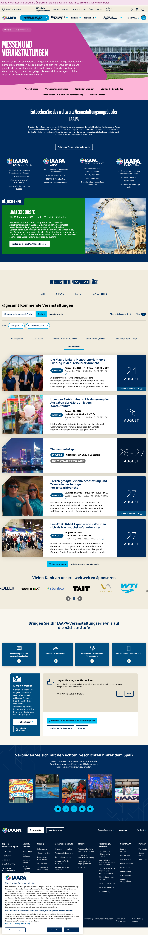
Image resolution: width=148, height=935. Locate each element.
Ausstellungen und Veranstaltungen (33, 18)
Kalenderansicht (55, 314)
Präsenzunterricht (43, 853)
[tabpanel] (74, 435)
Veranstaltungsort (38, 326)
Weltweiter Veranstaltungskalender (74, 147)
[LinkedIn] (65, 808)
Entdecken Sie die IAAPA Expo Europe (29, 244)
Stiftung (99, 9)
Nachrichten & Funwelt (58, 18)
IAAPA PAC (82, 868)
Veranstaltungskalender (56, 89)
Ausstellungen (31, 89)
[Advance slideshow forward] (79, 598)
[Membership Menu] (143, 9)
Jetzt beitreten (24, 722)
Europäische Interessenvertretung (86, 856)
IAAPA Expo (6, 852)
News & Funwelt (26, 845)
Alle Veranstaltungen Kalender (85, 564)
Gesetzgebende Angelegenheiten (84, 862)
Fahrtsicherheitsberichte (64, 853)
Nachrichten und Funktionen (27, 854)
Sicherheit (89, 18)
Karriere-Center (108, 9)
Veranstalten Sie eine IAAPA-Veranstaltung (63, 94)
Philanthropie (125, 867)
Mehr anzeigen (59, 564)
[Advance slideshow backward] (68, 598)
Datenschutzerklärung (84, 919)
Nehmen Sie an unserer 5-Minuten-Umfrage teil (73, 720)
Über (91, 9)
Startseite (8, 30)
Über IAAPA (125, 844)
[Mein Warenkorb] (137, 9)
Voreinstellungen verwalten (138, 920)
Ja (119, 693)
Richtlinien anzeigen (84, 89)
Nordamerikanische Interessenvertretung (86, 850)
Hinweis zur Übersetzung (121, 920)
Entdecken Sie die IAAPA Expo (55, 183)
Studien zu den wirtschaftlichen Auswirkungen (105, 854)
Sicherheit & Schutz (64, 844)
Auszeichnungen (79, 9)
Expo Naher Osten (9, 864)
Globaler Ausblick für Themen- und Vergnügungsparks (107, 871)
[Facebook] (57, 808)
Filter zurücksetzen (118, 314)
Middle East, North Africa (126, 339)
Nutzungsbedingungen (104, 919)
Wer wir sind (125, 855)
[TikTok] (82, 808)
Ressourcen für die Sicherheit (62, 862)
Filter (138, 314)
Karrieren (123, 830)
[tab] (43, 294)
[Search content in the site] (143, 17)
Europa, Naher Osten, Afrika (65, 339)
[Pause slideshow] (74, 598)
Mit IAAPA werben (26, 861)
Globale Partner (141, 854)
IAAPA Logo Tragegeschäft (125, 880)
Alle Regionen (17, 339)
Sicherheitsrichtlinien (63, 857)
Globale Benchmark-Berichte (106, 878)
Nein (129, 693)
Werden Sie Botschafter (112, 89)
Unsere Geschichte (124, 850)
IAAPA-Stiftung (125, 871)
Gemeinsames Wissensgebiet (42, 858)
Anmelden (37, 830)
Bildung (74, 18)
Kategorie (16, 326)
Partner (56, 9)
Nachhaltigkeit (125, 875)
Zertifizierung (42, 863)
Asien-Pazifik (37, 339)
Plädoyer (82, 844)
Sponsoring (142, 859)
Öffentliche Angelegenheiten (43, 9)
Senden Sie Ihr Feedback (60, 728)
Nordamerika (74, 346)
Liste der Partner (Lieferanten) (17, 924)
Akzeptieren (71, 930)
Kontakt (82, 728)
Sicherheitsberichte (106, 887)
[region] (42, 903)
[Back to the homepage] (12, 830)
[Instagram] (74, 808)
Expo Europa (7, 856)
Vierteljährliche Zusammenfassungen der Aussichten (107, 862)
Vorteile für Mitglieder (21, 729)
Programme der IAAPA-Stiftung (43, 868)
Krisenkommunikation (63, 849)
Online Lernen (42, 849)
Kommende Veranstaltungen (8, 869)
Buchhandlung (104, 891)
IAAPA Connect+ (97, 94)
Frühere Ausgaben (26, 867)
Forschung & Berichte (105, 845)
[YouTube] (90, 808)
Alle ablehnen (55, 930)
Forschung (66, 9)
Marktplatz (142, 849)
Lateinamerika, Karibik (95, 339)
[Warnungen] (131, 9)
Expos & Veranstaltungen (10, 845)
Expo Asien (6, 860)
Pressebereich (125, 859)
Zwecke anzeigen (15, 930)
